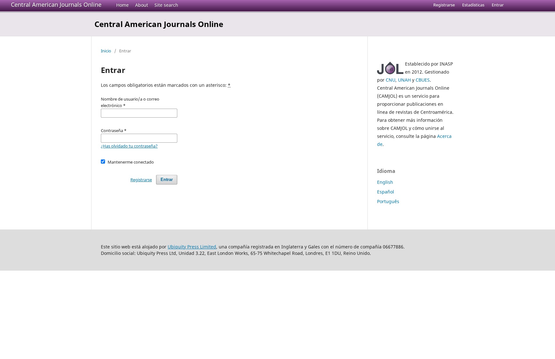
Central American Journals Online (56, 4)
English (385, 182)
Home (122, 5)
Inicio (106, 51)
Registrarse (444, 5)
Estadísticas (473, 5)
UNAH (404, 80)
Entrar (498, 5)
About (141, 5)
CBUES (423, 80)
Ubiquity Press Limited (192, 247)
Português (388, 201)
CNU (390, 80)
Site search (166, 5)
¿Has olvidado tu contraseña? (129, 146)
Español (385, 192)
